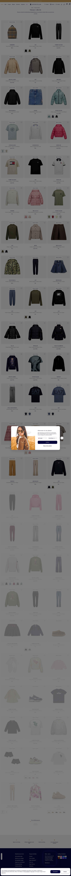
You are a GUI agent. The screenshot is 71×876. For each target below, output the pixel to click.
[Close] (62, 438)
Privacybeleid (26, 871)
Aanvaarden (55, 871)
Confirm (47, 442)
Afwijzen (65, 871)
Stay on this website (47, 445)
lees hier (32, 871)
